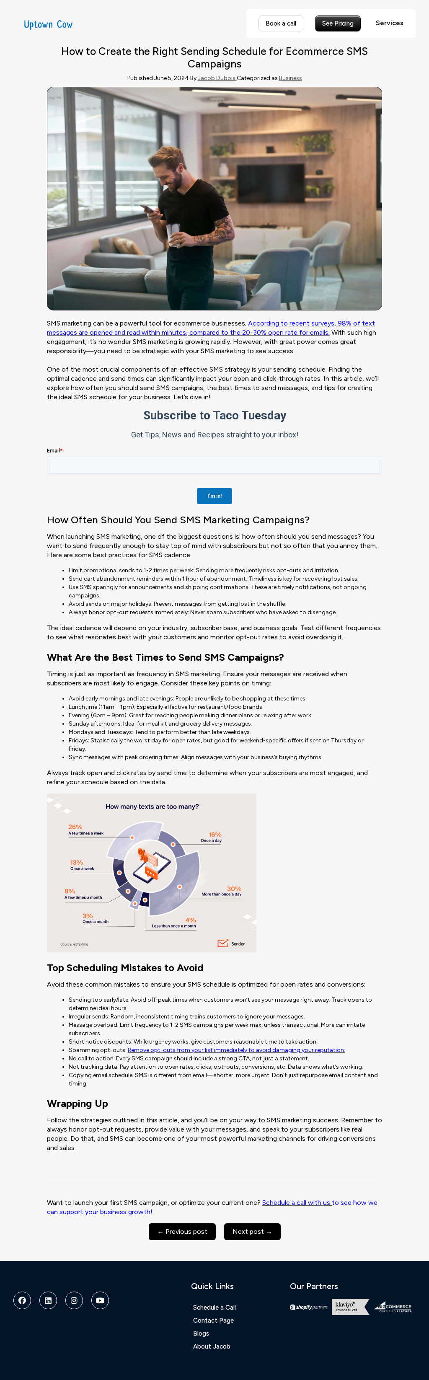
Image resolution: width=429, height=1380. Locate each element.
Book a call (281, 23)
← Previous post (182, 1231)
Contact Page (213, 1320)
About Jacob (211, 1346)
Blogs (201, 1333)
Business (290, 78)
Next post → (252, 1231)
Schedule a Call (214, 1307)
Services (389, 23)
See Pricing (338, 23)
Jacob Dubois (217, 78)
